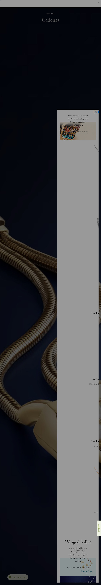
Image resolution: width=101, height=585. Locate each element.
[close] (96, 112)
